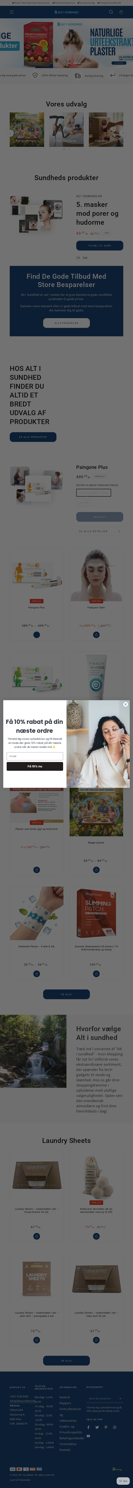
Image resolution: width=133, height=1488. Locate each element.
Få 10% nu (35, 766)
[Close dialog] (125, 704)
